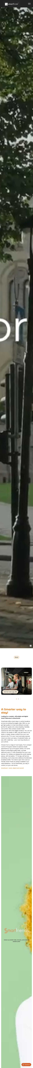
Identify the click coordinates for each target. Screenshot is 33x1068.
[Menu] (29, 3)
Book (16, 657)
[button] (16, 699)
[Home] (12, 4)
